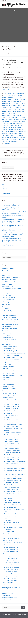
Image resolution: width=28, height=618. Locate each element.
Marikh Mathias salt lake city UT (16, 133)
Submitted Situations (7, 593)
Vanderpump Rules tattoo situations (11, 600)
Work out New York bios (9, 388)
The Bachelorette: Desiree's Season (13, 525)
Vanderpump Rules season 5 (11, 576)
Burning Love (7, 496)
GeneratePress (14, 616)
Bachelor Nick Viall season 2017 (12, 452)
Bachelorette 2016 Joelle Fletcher (13, 478)
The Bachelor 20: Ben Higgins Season (14, 505)
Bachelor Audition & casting (11, 404)
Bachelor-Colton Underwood (11, 466)
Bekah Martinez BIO (7, 113)
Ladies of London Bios (9, 371)
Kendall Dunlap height (7, 125)
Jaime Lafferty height (9, 119)
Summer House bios (8, 386)
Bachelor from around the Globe (12, 435)
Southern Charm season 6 (11, 551)
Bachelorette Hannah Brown (11, 489)
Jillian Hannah (5, 121)
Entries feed (5, 188)
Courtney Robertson (9, 500)
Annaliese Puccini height (8, 105)
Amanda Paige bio (20, 97)
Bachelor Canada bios (7, 270)
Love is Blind (5, 308)
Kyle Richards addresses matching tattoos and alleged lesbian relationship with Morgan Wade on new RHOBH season (13, 221)
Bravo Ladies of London (8, 286)
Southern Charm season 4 (11, 549)
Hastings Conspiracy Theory (10, 297)
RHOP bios (6, 382)
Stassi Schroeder (7, 553)
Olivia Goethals (6, 135)
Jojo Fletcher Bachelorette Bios (12, 362)
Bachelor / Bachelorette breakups (13, 399)
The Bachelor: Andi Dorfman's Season (14, 509)
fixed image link (6, 304)
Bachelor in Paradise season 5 (13, 446)
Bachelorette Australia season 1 (12, 480)
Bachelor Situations (8, 397)
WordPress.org (6, 193)
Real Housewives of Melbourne (10, 324)
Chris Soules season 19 (9, 531)
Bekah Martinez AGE (18, 111)
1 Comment (7, 143)
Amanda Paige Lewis (19, 99)
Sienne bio (14, 141)
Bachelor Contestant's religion (12, 426)
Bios (6, 511)
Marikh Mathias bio (18, 127)
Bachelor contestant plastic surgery (13, 424)
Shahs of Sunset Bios (8, 384)
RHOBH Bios (6, 377)
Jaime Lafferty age (12, 117)
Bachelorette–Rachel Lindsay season (13, 491)
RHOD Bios (6, 379)
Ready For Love (7, 536)
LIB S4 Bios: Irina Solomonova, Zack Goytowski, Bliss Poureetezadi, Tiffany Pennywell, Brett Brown (12, 240)
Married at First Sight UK (9, 317)
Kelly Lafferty (13, 121)
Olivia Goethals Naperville (17, 139)
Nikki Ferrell (8, 520)
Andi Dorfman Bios (9, 348)
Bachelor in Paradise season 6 (13, 448)
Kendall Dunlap (21, 121)
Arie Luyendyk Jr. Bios (9, 93)
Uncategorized (20, 93)
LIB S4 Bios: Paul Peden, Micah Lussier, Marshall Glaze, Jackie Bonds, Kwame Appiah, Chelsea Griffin (12, 234)
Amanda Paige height (7, 99)
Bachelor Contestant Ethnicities (12, 422)
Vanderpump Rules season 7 (11, 578)
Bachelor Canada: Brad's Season (12, 419)
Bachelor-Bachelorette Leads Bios (13, 357)
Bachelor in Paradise (9, 437)
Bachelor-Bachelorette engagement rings (15, 461)
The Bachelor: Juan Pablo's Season (13, 516)
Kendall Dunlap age (7, 123)
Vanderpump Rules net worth (11, 565)
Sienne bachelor (6, 141)
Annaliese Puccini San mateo (11, 107)
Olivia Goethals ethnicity (15, 137)
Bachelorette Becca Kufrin (11, 482)
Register (4, 184)
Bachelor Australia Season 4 (11, 411)
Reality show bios (6, 344)
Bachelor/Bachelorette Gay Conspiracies (14, 468)
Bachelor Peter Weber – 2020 (12, 457)
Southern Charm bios (9, 545)
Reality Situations (6, 391)
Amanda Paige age (17, 95)
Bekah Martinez (8, 111)
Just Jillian (6, 368)
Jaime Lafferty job (21, 119)
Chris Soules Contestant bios (11, 359)
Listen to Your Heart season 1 (12, 502)
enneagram (7, 335)
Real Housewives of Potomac (9, 328)
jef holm (4, 306)
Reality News (5, 342)
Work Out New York (8, 582)
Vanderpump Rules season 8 (11, 580)
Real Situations (6, 331)
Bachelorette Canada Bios (12, 487)
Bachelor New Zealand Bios (11, 355)
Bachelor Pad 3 (8, 455)
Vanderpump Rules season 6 (9, 597)
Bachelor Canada (8, 413)
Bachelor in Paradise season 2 (13, 439)
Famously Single (7, 533)
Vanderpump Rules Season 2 (11, 569)
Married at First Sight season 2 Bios (12, 375)
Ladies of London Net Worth (10, 290)
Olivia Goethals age (15, 135)
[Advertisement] (14, 27)
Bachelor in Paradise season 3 (13, 441)
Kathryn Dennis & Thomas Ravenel (13, 542)
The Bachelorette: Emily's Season (13, 527)
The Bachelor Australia (10, 507)
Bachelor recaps (6, 273)
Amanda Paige (7, 95)
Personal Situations (8, 337)
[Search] (23, 607)
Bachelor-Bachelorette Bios (10, 346)
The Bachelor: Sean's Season (11, 522)
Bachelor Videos (6, 275)
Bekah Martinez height (13, 115)
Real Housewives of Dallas (9, 322)
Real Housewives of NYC (8, 326)
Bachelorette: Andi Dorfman (11, 493)
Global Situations (7, 333)
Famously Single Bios (8, 366)
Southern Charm (7, 540)
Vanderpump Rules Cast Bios (11, 562)
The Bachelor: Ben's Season (11, 513)
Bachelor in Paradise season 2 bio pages (14, 353)
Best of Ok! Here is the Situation (10, 282)
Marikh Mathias (18, 125)
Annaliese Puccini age (7, 103)
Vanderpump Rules (8, 556)
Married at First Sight (7, 310)
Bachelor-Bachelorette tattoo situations (14, 463)
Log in (3, 186)
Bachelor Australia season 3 (11, 408)
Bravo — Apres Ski (7, 284)
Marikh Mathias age (7, 127)
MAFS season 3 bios (8, 373)
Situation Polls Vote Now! (8, 591)
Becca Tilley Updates (9, 395)
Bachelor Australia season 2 (11, 406)
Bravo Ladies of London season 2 (12, 288)
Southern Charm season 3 (11, 547)
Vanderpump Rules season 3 (11, 571)
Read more (6, 89)
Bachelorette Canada (9, 485)
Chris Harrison (8, 498)
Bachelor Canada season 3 (12, 415)
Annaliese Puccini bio (19, 103)
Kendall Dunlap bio (17, 123)
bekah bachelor (17, 109)
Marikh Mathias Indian (11, 131)
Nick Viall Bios (8, 364)
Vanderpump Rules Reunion (11, 567)
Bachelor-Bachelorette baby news (11, 277)
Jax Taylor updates (9, 560)
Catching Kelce (7, 529)
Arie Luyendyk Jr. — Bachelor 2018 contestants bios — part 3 (13, 62)
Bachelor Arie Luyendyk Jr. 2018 (12, 402)
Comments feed (6, 191)
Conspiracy (5, 293)
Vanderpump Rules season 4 (11, 574)
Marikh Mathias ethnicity (8, 129)
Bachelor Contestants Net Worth (12, 432)
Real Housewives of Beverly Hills (10, 319)
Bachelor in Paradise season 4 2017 (14, 443)
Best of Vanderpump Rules (11, 558)
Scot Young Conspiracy (9, 299)
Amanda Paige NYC (7, 101)
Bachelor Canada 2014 (10, 417)
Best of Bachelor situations (9, 279)
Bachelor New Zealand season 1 (12, 450)
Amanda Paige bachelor (8, 97)
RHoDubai (4, 585)
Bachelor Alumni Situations (10, 393)
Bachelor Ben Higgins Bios (11, 351)
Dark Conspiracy (7, 295)
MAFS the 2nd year (8, 313)
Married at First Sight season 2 (11, 315)
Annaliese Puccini (17, 101)
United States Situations (9, 339)
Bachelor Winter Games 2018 (11, 459)
